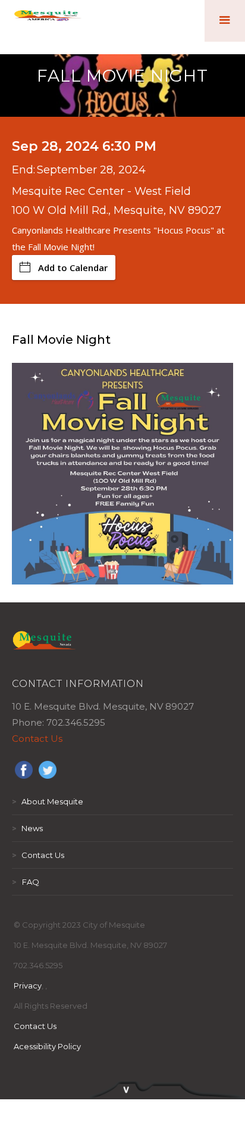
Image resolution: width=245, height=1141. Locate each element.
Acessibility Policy (47, 1046)
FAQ (25, 882)
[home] (48, 21)
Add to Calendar (73, 267)
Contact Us (37, 738)
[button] (225, 21)
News (27, 828)
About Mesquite (47, 801)
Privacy (28, 985)
